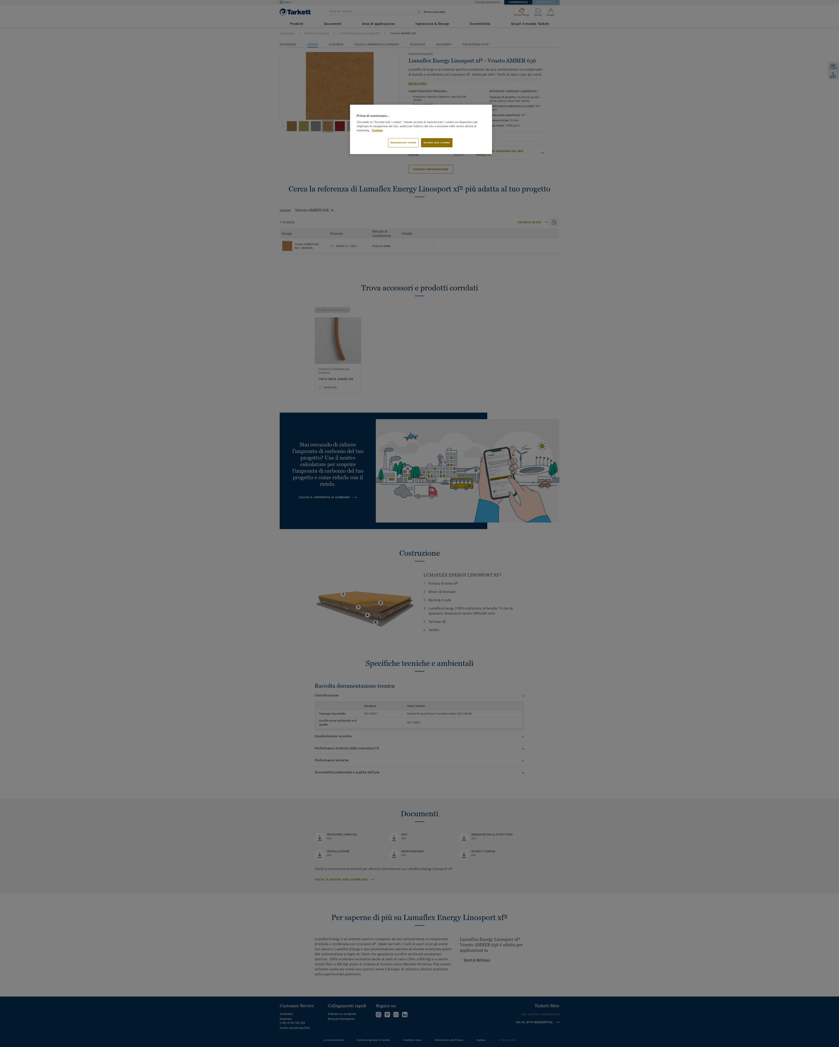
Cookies (377, 130)
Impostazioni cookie (403, 142)
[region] (421, 129)
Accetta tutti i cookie (436, 142)
